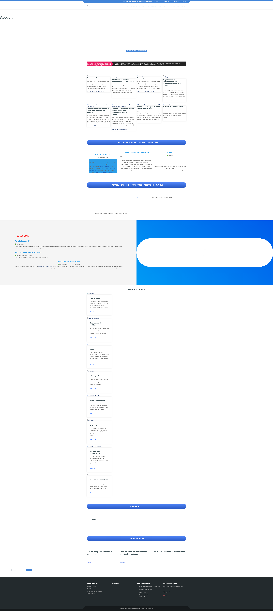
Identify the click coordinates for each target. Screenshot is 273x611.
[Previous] (138, 197)
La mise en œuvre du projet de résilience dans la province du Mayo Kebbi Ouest (123, 111)
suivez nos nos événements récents (95, 91)
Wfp (35, 266)
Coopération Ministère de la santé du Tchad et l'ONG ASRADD (98, 110)
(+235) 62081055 (157, 1)
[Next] (184, 197)
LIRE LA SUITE (93, 311)
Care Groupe (95, 298)
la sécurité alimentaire (99, 480)
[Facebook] (87, 1)
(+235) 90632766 (166, 1)
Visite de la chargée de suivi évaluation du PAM (148, 107)
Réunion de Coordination (173, 106)
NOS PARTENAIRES (136, 506)
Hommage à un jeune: (145, 78)
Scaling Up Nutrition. (104, 166)
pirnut (92, 349)
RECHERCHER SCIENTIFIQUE (95, 452)
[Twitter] (89, 1)
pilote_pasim (95, 376)
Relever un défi (93, 78)
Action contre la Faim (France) (45, 266)
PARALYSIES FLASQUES (98, 400)
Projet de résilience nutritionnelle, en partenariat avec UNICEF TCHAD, (172, 83)
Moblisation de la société (96, 324)
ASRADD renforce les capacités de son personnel (123, 81)
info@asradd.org (143, 596)
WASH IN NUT (95, 425)
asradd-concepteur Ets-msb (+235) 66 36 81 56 (142, 608)
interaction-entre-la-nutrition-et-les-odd (104, 172)
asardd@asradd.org (175, 1)
